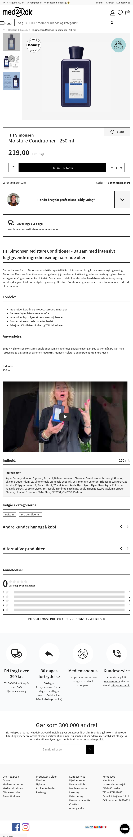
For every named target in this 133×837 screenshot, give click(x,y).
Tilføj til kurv (62, 168)
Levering (74, 792)
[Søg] (112, 22)
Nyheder (41, 784)
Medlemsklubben (13, 788)
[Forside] (4, 29)
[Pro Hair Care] (33, 45)
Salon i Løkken (11, 796)
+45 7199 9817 (112, 681)
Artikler (110, 2)
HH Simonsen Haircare (117, 182)
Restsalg (41, 792)
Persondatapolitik (79, 800)
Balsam (24, 29)
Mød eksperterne (13, 784)
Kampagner (35, 2)
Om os (6, 780)
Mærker (40, 780)
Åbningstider (76, 808)
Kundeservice (123, 2)
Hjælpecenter (77, 780)
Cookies (74, 804)
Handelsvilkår (77, 784)
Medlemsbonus (78, 788)
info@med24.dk (120, 685)
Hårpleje (12, 29)
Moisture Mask (99, 352)
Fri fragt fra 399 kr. (14, 2)
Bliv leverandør (11, 792)
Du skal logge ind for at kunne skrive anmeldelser (66, 619)
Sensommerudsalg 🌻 (58, 2)
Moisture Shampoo (76, 352)
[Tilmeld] (90, 749)
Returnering (76, 796)
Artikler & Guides (46, 788)
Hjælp (124, 828)
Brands (100, 2)
